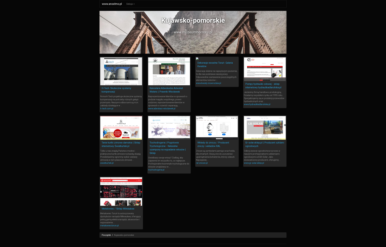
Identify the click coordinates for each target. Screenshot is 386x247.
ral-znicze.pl (202, 163)
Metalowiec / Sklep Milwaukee (118, 208)
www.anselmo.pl (112, 3)
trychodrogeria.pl (156, 170)
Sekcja (129, 4)
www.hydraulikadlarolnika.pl (257, 104)
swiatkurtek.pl (107, 163)
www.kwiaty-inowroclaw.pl (208, 83)
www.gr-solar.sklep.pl (254, 163)
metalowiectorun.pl (109, 225)
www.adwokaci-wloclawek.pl (161, 108)
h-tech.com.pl (106, 108)
